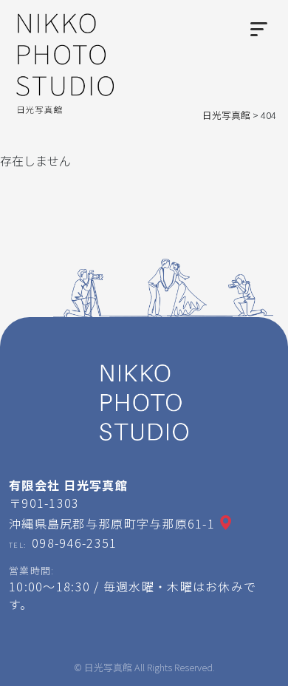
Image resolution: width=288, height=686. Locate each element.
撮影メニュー (74, 666)
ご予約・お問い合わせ (194, 666)
